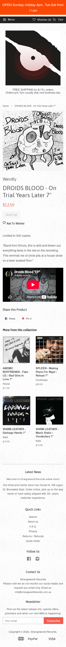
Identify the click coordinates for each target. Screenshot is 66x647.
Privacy (33, 531)
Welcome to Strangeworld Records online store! (33, 479)
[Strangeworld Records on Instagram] (37, 559)
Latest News (33, 472)
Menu (11, 19)
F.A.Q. (33, 526)
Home (6, 105)
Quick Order (33, 541)
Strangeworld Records (43, 631)
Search (33, 517)
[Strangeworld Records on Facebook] (29, 559)
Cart (60, 19)
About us (33, 521)
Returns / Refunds (33, 536)
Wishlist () (43, 19)
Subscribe (53, 621)
